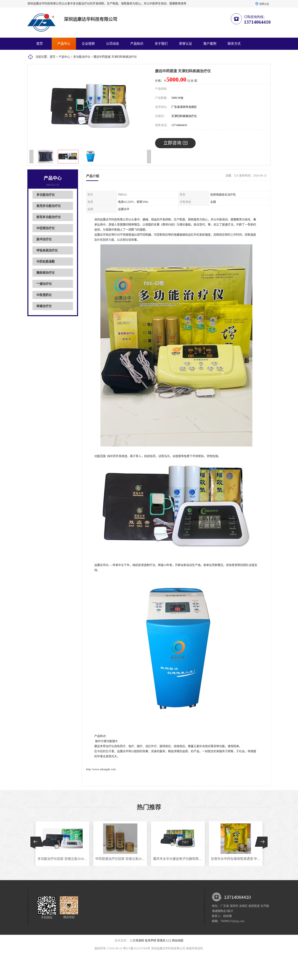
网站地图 (177, 940)
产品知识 (136, 43)
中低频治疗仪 (45, 228)
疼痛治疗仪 (44, 306)
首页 (39, 43)
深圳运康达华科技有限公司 (168, 948)
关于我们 (161, 43)
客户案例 (209, 43)
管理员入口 (164, 940)
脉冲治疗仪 (44, 239)
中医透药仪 (44, 295)
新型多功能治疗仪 (48, 217)
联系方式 (234, 43)
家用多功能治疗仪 (48, 205)
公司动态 (112, 43)
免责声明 (150, 940)
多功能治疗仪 (81, 56)
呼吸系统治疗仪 (47, 250)
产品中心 (63, 43)
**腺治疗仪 (44, 283)
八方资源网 (137, 940)
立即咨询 (172, 142)
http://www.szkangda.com (101, 769)
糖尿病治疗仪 (45, 272)
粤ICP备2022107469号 (136, 948)
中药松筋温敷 (45, 261)
